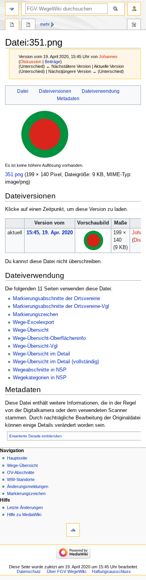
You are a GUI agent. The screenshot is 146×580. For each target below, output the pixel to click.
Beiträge (52, 61)
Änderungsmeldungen (27, 486)
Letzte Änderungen (25, 507)
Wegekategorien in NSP (40, 377)
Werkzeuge (134, 25)
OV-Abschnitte (20, 472)
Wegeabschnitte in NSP (40, 370)
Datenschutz (29, 571)
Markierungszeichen (35, 314)
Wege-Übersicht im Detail (41, 354)
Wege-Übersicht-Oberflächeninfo (49, 338)
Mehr (45, 24)
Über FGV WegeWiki (66, 571)
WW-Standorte (21, 479)
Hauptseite (17, 458)
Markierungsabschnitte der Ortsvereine (56, 298)
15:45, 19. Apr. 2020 (49, 232)
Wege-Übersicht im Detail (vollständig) (56, 361)
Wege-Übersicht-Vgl (35, 346)
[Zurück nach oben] (73, 530)
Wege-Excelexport (33, 322)
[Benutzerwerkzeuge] (134, 9)
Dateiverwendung (101, 91)
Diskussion (30, 61)
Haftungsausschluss (111, 571)
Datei (22, 91)
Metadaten (68, 98)
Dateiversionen (55, 91)
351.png (14, 174)
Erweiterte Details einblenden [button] (35, 436)
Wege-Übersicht (31, 330)
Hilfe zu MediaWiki (24, 514)
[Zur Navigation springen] (12, 9)
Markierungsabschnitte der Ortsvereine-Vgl (61, 306)
